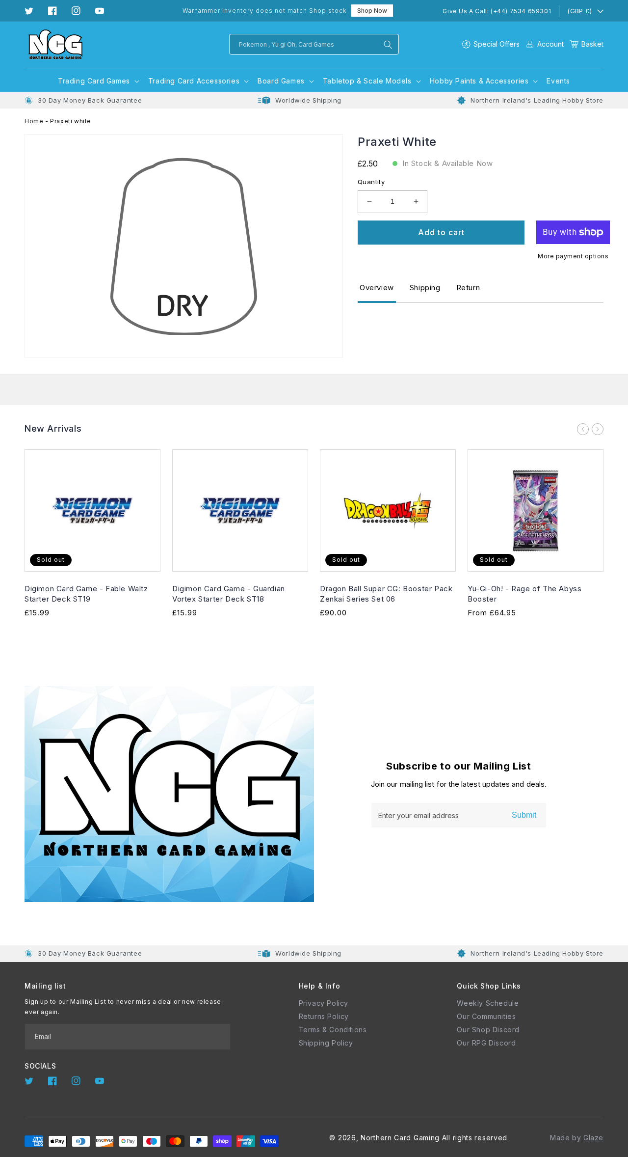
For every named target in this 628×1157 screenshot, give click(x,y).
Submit (524, 815)
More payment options (573, 256)
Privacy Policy (323, 1003)
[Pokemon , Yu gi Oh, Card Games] (388, 44)
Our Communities (486, 1016)
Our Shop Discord (488, 1029)
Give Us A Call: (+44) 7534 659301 (497, 11)
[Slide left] (583, 429)
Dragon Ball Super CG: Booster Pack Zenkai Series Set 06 (386, 594)
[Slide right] (597, 429)
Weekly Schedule (488, 1003)
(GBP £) (579, 11)
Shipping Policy (326, 1043)
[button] (586, 44)
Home (34, 121)
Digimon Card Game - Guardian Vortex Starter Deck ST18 (228, 594)
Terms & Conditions (333, 1029)
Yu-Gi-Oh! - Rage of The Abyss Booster (524, 594)
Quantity (371, 182)
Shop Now (372, 10)
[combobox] (314, 44)
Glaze (593, 1137)
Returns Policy (324, 1016)
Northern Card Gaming (400, 1137)
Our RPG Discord (486, 1043)
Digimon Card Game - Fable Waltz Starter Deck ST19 (86, 594)
